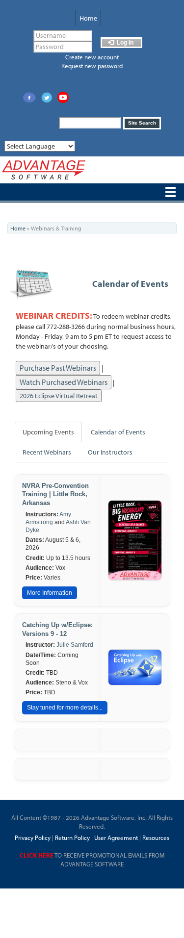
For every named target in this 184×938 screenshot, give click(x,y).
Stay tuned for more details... (65, 707)
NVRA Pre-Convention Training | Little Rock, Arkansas (55, 494)
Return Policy (71, 837)
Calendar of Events (130, 283)
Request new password (92, 66)
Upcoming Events (48, 432)
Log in (124, 42)
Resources (155, 837)
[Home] (43, 169)
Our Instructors (110, 452)
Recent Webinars (47, 452)
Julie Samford (74, 644)
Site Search (142, 123)
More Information (49, 592)
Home (88, 18)
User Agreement (116, 837)
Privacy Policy (33, 837)
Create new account (92, 57)
